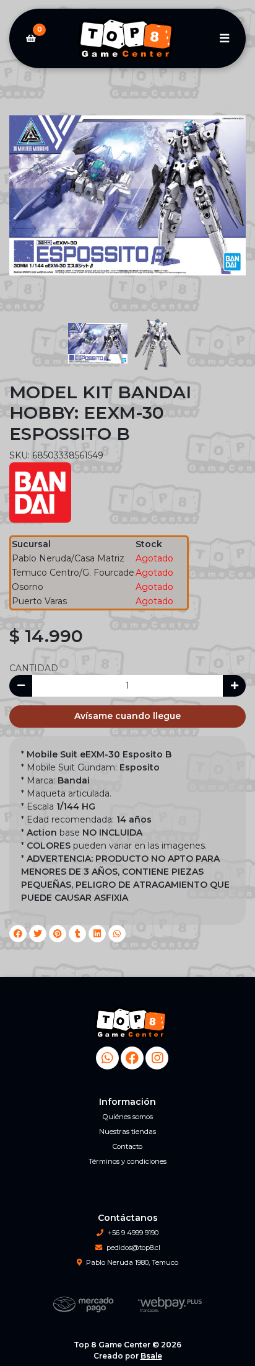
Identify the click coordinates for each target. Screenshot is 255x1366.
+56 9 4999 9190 (133, 1232)
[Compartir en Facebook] (18, 933)
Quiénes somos (128, 1116)
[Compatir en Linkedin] (97, 933)
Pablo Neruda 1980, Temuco (132, 1262)
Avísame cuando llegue (127, 715)
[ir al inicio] (132, 1023)
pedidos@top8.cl (133, 1247)
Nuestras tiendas (127, 1131)
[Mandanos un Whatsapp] (107, 1058)
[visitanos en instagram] (156, 1058)
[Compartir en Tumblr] (77, 933)
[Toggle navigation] (224, 38)
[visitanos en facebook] (132, 1058)
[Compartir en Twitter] (37, 933)
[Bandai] (40, 491)
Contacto (127, 1146)
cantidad (33, 668)
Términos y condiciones (127, 1161)
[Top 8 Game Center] (127, 38)
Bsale (151, 1355)
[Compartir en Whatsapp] (117, 933)
